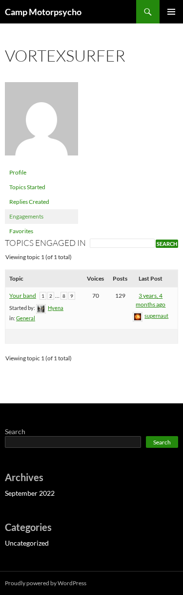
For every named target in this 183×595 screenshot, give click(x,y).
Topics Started (27, 187)
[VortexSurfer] (41, 123)
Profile (17, 172)
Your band (22, 295)
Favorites (21, 231)
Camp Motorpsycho (43, 11)
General (25, 318)
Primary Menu (171, 11)
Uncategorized (27, 543)
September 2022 (30, 493)
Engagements (26, 216)
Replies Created (29, 201)
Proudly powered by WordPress (45, 583)
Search (15, 431)
